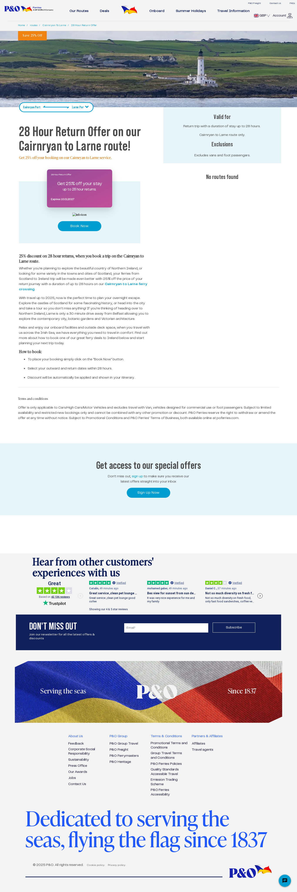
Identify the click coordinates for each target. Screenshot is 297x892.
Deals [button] (104, 11)
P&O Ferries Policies (166, 763)
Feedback (76, 743)
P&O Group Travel (124, 743)
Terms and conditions (33, 399)
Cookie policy (96, 865)
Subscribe (234, 627)
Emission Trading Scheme (164, 782)
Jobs (72, 778)
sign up (137, 476)
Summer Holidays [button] (191, 11)
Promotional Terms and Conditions (169, 745)
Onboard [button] (157, 11)
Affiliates (198, 743)
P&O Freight (254, 3)
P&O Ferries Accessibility (160, 792)
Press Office (77, 765)
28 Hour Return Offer (84, 25)
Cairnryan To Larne (54, 25)
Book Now (79, 226)
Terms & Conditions (166, 736)
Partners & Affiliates (207, 736)
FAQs (292, 3)
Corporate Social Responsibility (81, 751)
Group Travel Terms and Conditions (166, 755)
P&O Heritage (120, 761)
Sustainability (78, 759)
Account (279, 15)
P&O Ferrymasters (124, 755)
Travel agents (202, 749)
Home (21, 25)
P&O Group (118, 736)
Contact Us (275, 3)
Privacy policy (116, 865)
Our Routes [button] (79, 11)
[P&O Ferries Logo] (29, 8)
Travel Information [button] (233, 11)
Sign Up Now (148, 492)
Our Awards (77, 771)
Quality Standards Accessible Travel (165, 772)
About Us (75, 736)
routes (34, 25)
